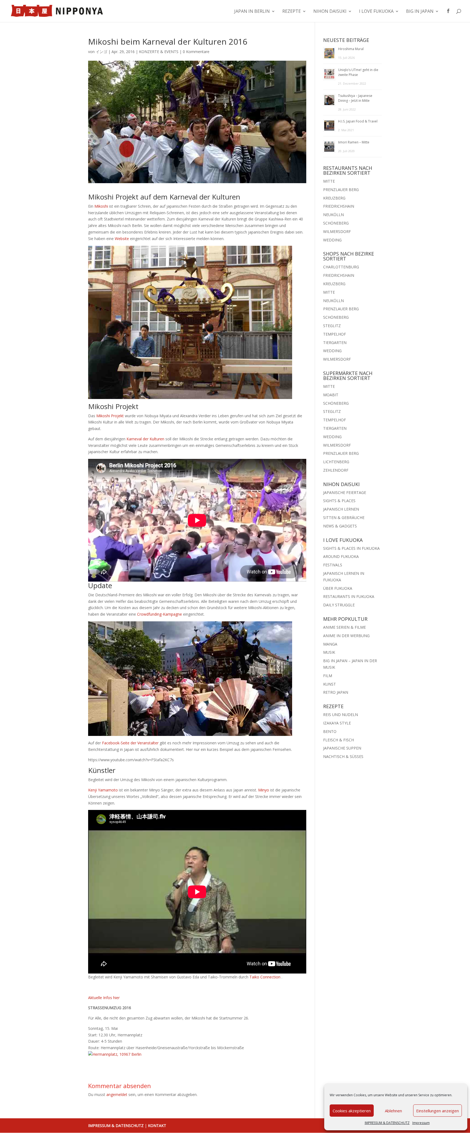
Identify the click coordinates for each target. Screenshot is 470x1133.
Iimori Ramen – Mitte (353, 142)
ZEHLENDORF (335, 470)
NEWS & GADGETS (340, 526)
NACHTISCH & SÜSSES (343, 756)
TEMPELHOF (334, 334)
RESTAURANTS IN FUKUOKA (348, 596)
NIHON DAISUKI (330, 11)
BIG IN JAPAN (420, 11)
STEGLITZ (332, 325)
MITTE (329, 181)
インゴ (101, 51)
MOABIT (330, 394)
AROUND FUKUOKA (341, 556)
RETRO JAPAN (335, 692)
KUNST (329, 684)
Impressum (421, 1122)
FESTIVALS (332, 564)
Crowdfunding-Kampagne (159, 614)
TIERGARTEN (335, 342)
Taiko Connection (264, 977)
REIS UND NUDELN (340, 714)
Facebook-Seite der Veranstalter (130, 742)
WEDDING (332, 239)
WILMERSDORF (337, 231)
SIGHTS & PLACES (339, 500)
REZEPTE (291, 11)
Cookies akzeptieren (352, 1110)
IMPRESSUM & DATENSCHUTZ (387, 1122)
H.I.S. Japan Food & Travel (358, 121)
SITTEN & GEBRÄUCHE (343, 517)
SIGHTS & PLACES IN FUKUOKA (351, 548)
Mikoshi (101, 206)
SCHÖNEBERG (336, 223)
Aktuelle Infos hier (104, 997)
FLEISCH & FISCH (338, 739)
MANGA (330, 644)
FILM (327, 675)
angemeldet (116, 1094)
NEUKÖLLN (333, 214)
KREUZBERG (334, 198)
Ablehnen (393, 1110)
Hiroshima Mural (351, 49)
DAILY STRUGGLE (339, 604)
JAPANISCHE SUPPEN (342, 748)
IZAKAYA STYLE (337, 723)
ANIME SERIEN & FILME (344, 627)
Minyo (263, 790)
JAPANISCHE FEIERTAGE (344, 492)
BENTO (329, 731)
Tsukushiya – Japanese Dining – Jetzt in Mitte (355, 98)
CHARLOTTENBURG (341, 266)
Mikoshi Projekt (110, 415)
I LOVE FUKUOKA (376, 11)
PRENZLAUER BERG (341, 189)
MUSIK (329, 652)
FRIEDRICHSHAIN (338, 206)
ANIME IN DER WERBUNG (346, 635)
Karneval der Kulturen (145, 438)
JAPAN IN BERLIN (252, 11)
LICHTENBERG (336, 461)
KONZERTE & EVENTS (158, 51)
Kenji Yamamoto (103, 790)
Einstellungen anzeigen (437, 1110)
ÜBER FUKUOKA (337, 588)
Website (122, 238)
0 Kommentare (196, 51)
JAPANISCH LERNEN (341, 509)
